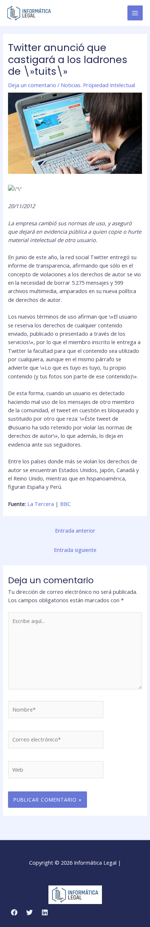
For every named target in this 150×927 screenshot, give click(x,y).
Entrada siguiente (75, 549)
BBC (65, 503)
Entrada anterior (75, 530)
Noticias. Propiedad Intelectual (98, 85)
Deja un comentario (32, 85)
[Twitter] (29, 912)
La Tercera (40, 503)
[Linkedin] (45, 912)
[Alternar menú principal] (135, 13)
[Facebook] (14, 912)
